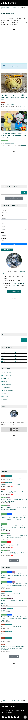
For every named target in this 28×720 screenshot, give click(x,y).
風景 (9, 550)
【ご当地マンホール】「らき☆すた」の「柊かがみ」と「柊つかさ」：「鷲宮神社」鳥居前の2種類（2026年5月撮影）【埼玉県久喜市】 (14, 602)
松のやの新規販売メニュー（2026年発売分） (10, 484)
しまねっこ (14, 283)
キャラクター (4, 140)
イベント (9, 581)
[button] (14, 198)
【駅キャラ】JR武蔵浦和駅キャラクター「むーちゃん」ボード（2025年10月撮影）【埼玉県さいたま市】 (14, 500)
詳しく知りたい (8, 482)
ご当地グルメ (15, 285)
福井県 (18, 7)
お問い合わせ (8, 712)
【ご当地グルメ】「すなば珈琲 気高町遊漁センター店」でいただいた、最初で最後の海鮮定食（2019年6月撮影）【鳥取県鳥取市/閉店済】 (14, 648)
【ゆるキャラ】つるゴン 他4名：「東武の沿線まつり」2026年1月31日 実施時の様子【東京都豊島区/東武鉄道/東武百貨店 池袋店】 (14, 585)
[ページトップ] (25, 717)
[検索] (24, 192)
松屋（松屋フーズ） (5, 639)
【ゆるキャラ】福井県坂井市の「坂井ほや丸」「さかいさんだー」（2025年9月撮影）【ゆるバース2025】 (13, 135)
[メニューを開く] (26, 3)
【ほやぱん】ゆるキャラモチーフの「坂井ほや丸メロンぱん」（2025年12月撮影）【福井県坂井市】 (14, 97)
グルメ (3, 102)
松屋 (19, 283)
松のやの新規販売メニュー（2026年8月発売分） (11, 478)
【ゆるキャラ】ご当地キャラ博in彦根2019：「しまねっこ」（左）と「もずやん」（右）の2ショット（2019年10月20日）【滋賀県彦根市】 (14, 527)
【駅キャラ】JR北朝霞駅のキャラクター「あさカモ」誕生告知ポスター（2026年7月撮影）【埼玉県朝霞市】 (14, 536)
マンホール (10, 598)
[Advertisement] (14, 47)
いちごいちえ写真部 (5, 7)
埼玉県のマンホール (5, 610)
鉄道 (9, 497)
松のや (22, 283)
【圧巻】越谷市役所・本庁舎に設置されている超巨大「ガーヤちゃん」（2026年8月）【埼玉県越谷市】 (14, 553)
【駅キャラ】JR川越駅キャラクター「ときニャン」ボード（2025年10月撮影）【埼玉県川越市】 (13, 508)
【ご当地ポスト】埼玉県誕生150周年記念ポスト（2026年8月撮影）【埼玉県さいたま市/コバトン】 (13, 545)
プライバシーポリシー (8, 710)
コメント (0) (23, 106)
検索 (14, 244)
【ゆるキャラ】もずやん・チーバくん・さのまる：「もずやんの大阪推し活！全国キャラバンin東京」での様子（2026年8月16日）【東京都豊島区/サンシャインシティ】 (14, 517)
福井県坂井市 (7, 104)
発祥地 (13, 7)
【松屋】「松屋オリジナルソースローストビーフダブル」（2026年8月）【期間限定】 (13, 492)
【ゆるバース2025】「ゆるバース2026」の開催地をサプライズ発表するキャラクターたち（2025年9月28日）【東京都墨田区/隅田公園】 (14, 618)
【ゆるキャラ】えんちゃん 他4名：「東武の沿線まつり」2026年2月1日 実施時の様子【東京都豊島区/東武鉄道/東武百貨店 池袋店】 (14, 575)
